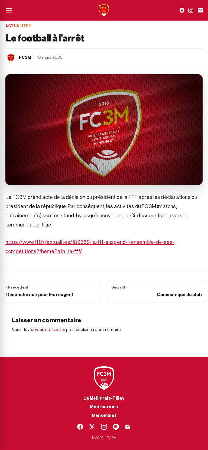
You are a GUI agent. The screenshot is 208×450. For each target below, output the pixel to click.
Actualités (18, 26)
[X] (92, 427)
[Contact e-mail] (200, 10)
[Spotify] (116, 427)
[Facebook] (182, 10)
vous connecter (50, 330)
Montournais (104, 407)
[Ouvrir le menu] (9, 10)
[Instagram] (190, 10)
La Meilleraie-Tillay (104, 398)
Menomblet (104, 415)
